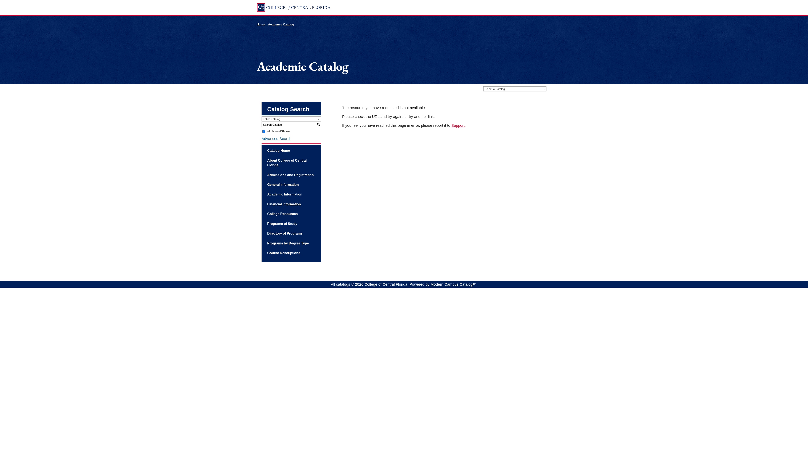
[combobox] (514, 88)
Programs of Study (282, 224)
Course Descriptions (283, 253)
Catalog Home (278, 150)
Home (261, 24)
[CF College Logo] (293, 7)
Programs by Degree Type (288, 243)
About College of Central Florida (287, 163)
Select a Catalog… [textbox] (496, 89)
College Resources (282, 214)
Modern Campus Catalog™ (453, 284)
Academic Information (284, 194)
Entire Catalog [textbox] (271, 119)
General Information (283, 184)
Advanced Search (276, 139)
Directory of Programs (285, 233)
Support (458, 125)
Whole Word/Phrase (278, 131)
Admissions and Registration (290, 175)
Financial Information (284, 204)
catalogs (343, 284)
